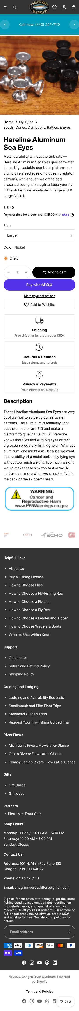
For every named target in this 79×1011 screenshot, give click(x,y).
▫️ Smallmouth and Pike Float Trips (32, 705)
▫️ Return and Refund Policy (27, 666)
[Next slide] (74, 24)
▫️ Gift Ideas (14, 793)
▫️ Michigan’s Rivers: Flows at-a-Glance (36, 745)
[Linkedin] (54, 962)
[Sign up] (69, 932)
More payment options (39, 296)
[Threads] (47, 962)
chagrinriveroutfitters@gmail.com (42, 887)
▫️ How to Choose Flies (23, 585)
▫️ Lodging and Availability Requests (34, 697)
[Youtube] (39, 962)
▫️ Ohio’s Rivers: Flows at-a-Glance (33, 753)
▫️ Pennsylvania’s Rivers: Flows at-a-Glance (39, 762)
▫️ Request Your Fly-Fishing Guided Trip (36, 722)
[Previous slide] (5, 24)
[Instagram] (31, 962)
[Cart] (74, 7)
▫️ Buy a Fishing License (24, 576)
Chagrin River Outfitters (39, 977)
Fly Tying (26, 122)
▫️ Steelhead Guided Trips (25, 714)
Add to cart (57, 272)
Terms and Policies (39, 991)
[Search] (14, 7)
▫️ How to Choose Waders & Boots (32, 626)
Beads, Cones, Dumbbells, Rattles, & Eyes (37, 127)
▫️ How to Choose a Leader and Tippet (36, 618)
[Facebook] (24, 962)
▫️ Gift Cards (14, 785)
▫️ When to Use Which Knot (26, 634)
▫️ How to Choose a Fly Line (27, 601)
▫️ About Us (14, 568)
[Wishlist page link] (54, 7)
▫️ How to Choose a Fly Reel (27, 610)
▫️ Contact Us (15, 657)
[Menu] (5, 7)
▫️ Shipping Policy (19, 674)
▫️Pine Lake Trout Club (23, 814)
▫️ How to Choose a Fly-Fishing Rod (33, 593)
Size (7, 225)
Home (8, 122)
